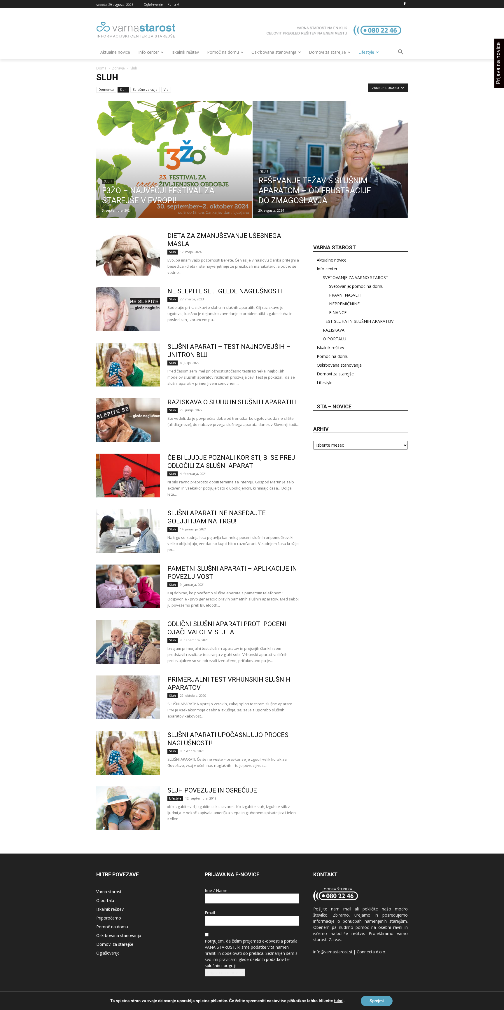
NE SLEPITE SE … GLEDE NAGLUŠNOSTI (224, 291)
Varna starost (109, 891)
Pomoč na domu (333, 356)
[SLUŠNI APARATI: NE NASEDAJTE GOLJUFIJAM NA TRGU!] (128, 531)
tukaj (339, 1001)
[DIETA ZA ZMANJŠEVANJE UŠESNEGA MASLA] (128, 254)
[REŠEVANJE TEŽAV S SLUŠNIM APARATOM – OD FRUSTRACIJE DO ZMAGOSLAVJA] (330, 168)
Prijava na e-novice (225, 972)
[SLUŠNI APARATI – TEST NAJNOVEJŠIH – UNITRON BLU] (128, 364)
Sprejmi (377, 1001)
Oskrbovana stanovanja (339, 365)
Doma (101, 68)
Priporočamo (108, 918)
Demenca (106, 89)
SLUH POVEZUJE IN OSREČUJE (212, 790)
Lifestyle (175, 798)
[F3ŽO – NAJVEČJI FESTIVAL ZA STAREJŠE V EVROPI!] (174, 168)
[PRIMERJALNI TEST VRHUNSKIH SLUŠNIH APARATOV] (128, 697)
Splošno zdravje (145, 89)
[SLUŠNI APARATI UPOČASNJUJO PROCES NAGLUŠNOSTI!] (128, 753)
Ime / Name (216, 890)
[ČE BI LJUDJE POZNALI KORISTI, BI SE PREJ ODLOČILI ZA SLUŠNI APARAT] (128, 475)
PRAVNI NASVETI (345, 295)
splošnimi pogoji (220, 965)
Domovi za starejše (335, 374)
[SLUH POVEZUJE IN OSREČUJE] (128, 808)
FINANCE (337, 312)
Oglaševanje (108, 953)
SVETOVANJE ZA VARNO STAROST (355, 277)
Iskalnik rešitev (330, 347)
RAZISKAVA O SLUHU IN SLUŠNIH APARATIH (231, 402)
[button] (401, 52)
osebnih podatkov (267, 959)
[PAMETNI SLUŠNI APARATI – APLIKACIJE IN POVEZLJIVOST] (128, 586)
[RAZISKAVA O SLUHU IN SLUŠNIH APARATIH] (128, 420)
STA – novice (334, 406)
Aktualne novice (331, 260)
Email (210, 912)
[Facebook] (404, 4)
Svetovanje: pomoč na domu (356, 286)
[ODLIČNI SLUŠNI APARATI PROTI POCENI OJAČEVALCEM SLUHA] (128, 642)
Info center (327, 268)
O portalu (105, 900)
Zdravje (118, 68)
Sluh (123, 89)
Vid (166, 89)
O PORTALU (334, 339)
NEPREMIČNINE (344, 304)
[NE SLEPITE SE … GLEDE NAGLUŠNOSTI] (128, 309)
